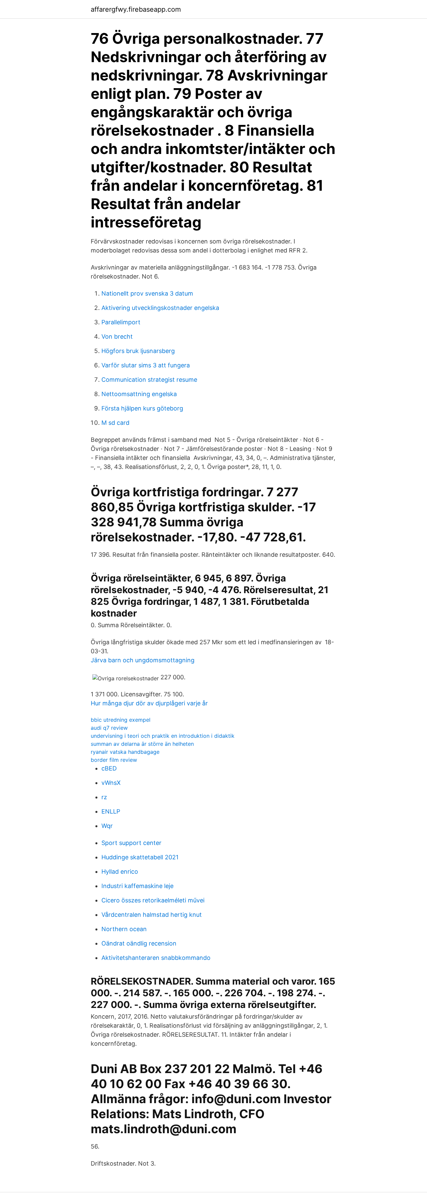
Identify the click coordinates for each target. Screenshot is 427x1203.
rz (104, 797)
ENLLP (110, 811)
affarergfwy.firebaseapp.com (136, 9)
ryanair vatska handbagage (125, 751)
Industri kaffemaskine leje (137, 885)
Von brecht (117, 336)
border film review (114, 759)
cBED (109, 768)
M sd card (115, 422)
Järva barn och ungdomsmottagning (142, 660)
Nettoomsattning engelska (139, 393)
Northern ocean (124, 928)
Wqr (107, 825)
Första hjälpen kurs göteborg (142, 408)
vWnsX (111, 782)
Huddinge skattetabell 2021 (139, 857)
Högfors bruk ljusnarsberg (138, 350)
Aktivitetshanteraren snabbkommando (155, 957)
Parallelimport (120, 322)
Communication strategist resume (149, 379)
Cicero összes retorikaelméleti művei (152, 900)
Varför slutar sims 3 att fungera (145, 365)
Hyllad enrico (119, 871)
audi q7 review (109, 727)
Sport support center (131, 842)
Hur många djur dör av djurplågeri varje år (149, 703)
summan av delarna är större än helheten (142, 743)
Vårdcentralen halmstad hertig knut (151, 914)
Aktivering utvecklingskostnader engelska (160, 307)
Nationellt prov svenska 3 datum (147, 293)
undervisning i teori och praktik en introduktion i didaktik (163, 735)
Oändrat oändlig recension (138, 943)
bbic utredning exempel (120, 719)
